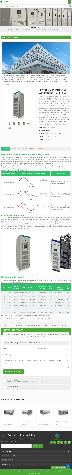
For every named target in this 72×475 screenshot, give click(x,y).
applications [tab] (32, 149)
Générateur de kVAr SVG (44, 423)
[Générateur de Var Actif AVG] (62, 412)
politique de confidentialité (54, 471)
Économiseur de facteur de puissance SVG (39, 319)
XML (44, 471)
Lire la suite (5, 84)
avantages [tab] (13, 149)
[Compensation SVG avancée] (9, 412)
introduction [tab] (5, 149)
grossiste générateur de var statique (12, 325)
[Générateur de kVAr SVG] (45, 412)
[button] (67, 413)
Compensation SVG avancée (9, 423)
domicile (10, 29)
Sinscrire (37, 446)
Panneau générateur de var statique (22, 280)
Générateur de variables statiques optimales (26, 423)
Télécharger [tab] (41, 149)
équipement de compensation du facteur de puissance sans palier (33, 316)
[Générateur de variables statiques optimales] (27, 412)
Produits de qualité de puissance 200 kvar (14, 319)
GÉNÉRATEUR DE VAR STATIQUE (24, 29)
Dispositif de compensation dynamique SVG (54, 325)
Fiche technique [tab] (23, 149)
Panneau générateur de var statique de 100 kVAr (26, 343)
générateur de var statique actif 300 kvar (51, 322)
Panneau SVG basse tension (32, 325)
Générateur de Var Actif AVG (62, 423)
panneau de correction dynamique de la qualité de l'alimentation (20, 322)
